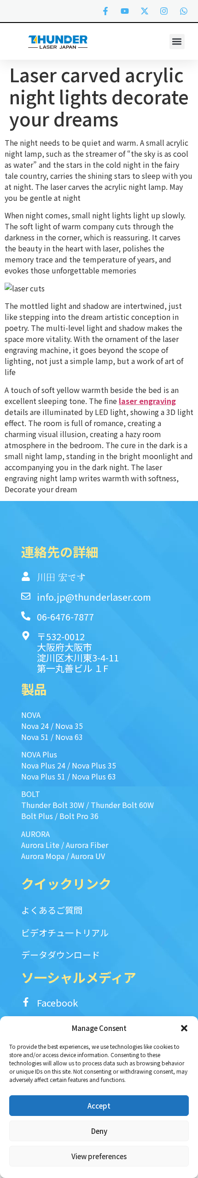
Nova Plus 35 (94, 765)
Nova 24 (35, 725)
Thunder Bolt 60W (122, 804)
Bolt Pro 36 (79, 815)
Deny (99, 1131)
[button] (184, 1028)
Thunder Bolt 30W (52, 804)
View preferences (99, 1156)
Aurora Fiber (87, 844)
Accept (99, 1105)
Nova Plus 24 (43, 765)
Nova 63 (69, 736)
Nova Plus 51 (43, 776)
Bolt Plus (37, 815)
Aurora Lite (40, 844)
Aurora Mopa (42, 855)
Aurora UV (88, 855)
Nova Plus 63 (94, 776)
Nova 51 (35, 736)
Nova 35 (69, 725)
